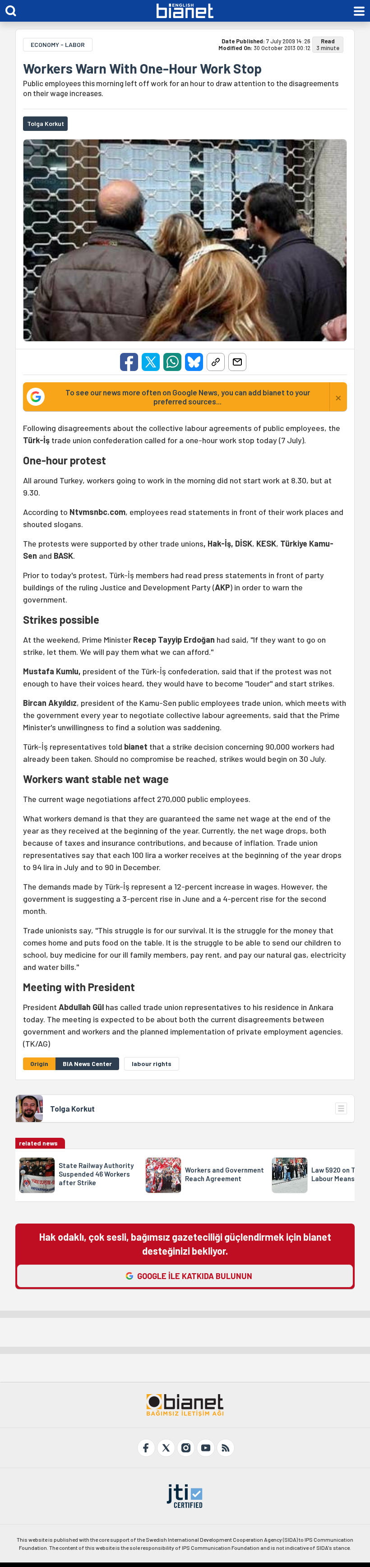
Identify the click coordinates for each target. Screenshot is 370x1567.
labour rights (151, 1063)
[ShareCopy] (216, 362)
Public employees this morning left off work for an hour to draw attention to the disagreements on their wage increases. (180, 88)
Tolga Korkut (72, 1108)
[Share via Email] (237, 362)
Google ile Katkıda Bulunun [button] (194, 1276)
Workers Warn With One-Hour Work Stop (142, 68)
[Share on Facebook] (129, 362)
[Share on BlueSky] (194, 362)
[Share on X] (151, 362)
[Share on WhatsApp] (172, 362)
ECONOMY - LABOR (58, 44)
